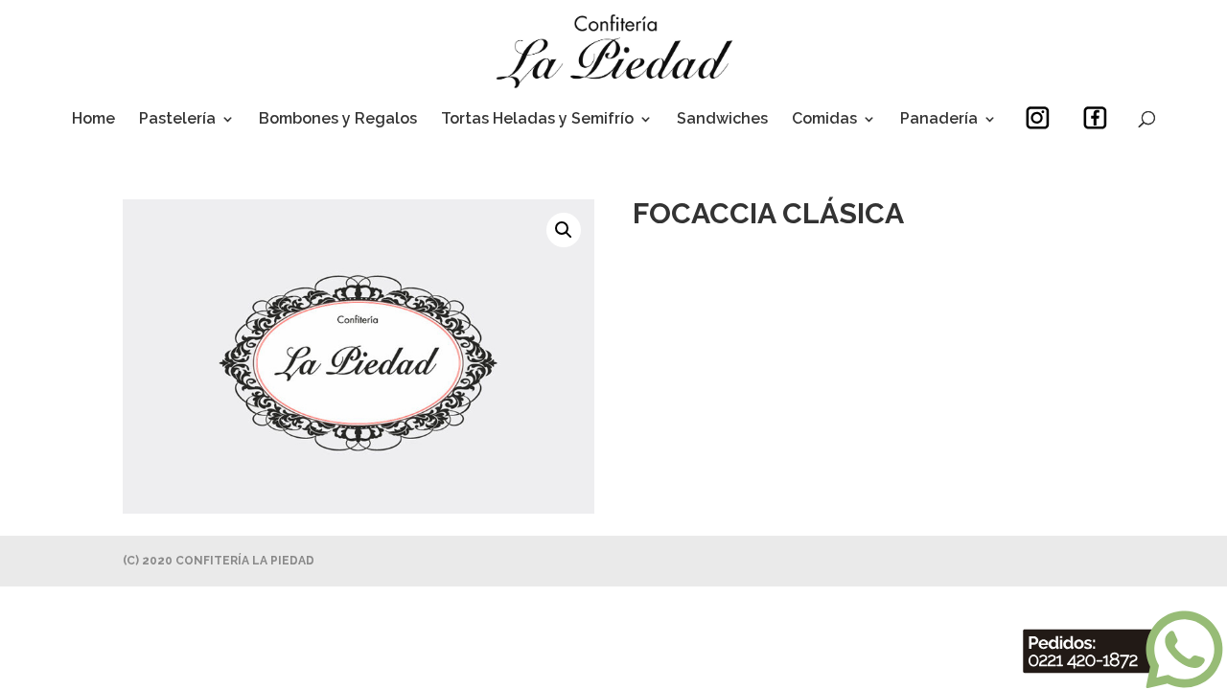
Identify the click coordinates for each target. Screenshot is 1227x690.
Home (93, 119)
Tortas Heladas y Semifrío (537, 119)
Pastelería (177, 119)
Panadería (939, 119)
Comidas (824, 119)
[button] (563, 230)
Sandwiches (722, 119)
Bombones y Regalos (338, 119)
